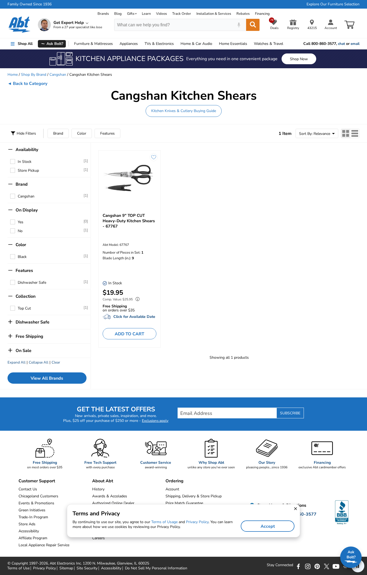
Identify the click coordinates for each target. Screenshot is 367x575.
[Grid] (345, 133)
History (98, 489)
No (20, 230)
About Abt (102, 481)
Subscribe (290, 413)
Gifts (130, 13)
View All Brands (47, 378)
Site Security (87, 568)
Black (22, 256)
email (355, 43)
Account (172, 489)
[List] (354, 133)
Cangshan (57, 74)
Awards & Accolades (109, 496)
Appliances (129, 43)
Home (233, 43)
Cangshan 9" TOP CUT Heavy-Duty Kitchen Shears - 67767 (129, 221)
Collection (25, 296)
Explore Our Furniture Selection (333, 4)
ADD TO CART (129, 334)
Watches (268, 43)
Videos (161, 13)
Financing (262, 13)
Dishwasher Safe (32, 282)
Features (107, 133)
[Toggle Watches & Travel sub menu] (285, 43)
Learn (146, 13)
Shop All (25, 43)
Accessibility (111, 568)
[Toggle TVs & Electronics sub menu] (176, 43)
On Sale (23, 351)
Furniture (93, 43)
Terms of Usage (164, 521)
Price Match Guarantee (184, 503)
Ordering (174, 481)
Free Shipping (29, 336)
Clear (56, 362)
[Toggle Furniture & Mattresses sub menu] (115, 43)
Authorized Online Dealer (113, 503)
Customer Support (37, 481)
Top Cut (24, 308)
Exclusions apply (155, 420)
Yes (20, 222)
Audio (196, 43)
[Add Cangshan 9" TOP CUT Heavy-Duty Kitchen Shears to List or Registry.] (154, 157)
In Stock (24, 161)
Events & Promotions (36, 503)
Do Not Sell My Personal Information (156, 568)
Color (81, 133)
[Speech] (238, 24)
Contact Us (28, 489)
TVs (159, 43)
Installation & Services (213, 13)
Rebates (243, 13)
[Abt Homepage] (19, 25)
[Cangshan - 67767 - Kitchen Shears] (129, 178)
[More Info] (136, 300)
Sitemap (66, 568)
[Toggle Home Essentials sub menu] (249, 43)
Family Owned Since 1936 (30, 4)
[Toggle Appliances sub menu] (140, 43)
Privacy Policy (44, 568)
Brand (58, 133)
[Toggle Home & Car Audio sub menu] (214, 43)
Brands (103, 13)
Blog (118, 13)
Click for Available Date (134, 316)
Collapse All (38, 362)
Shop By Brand (33, 74)
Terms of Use (18, 568)
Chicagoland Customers (38, 496)
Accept (268, 526)
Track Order (181, 13)
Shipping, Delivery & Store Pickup (193, 496)
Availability (27, 150)
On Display (27, 210)
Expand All (17, 362)
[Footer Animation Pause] (357, 565)
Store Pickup (28, 170)
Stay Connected (280, 565)
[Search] (253, 25)
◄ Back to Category (27, 84)
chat (341, 43)
